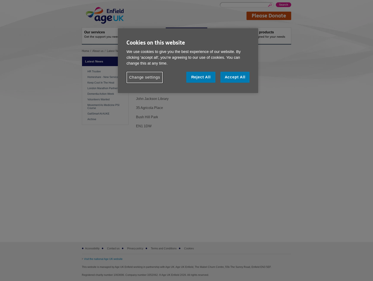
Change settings (144, 77)
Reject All (201, 77)
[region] (188, 60)
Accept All (235, 77)
